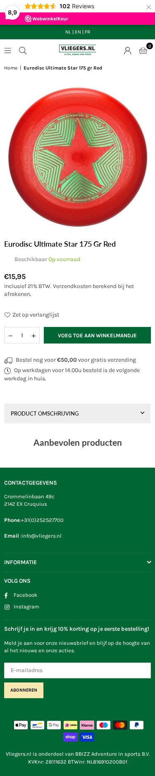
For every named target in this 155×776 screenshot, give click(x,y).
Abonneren (23, 690)
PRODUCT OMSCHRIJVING (45, 413)
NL (68, 32)
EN (78, 32)
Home (10, 68)
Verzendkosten (72, 286)
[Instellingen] (127, 50)
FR (87, 32)
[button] (143, 50)
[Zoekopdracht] (22, 49)
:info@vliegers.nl (40, 536)
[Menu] (7, 49)
